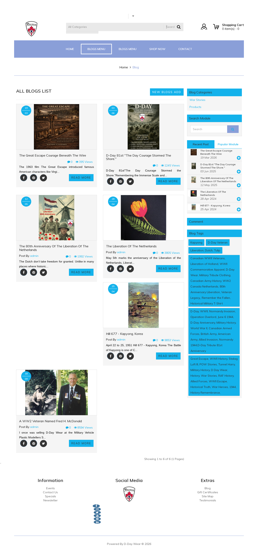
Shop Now (157, 49)
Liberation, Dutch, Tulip (205, 250)
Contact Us (50, 492)
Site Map (207, 496)
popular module (228, 144)
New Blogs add (166, 92)
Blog (135, 67)
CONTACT (185, 49)
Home (70, 49)
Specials (50, 496)
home (123, 67)
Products (195, 107)
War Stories (197, 100)
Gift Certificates (207, 492)
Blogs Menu (96, 49)
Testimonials (207, 500)
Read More (81, 177)
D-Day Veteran (218, 242)
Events (50, 488)
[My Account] (204, 27)
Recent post (201, 144)
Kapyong (196, 242)
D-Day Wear (132, 544)
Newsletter (50, 500)
